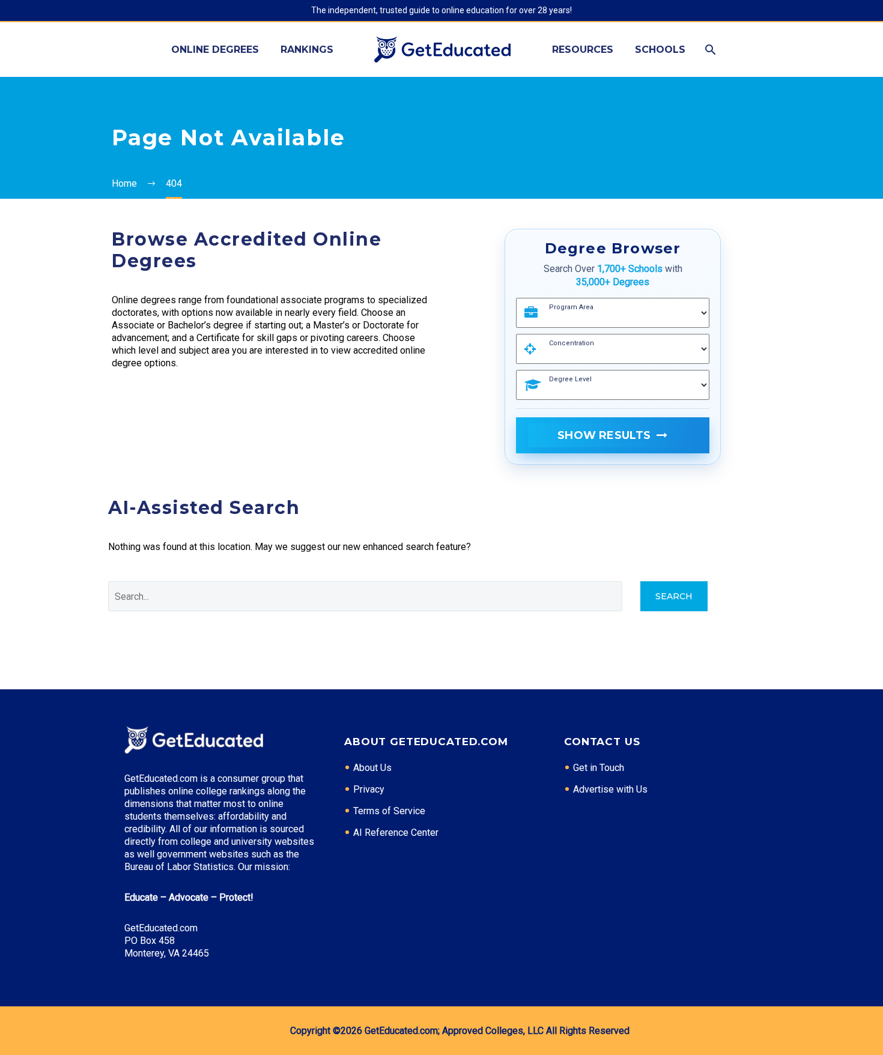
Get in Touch (598, 767)
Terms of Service (389, 811)
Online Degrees (215, 49)
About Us (372, 767)
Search (674, 596)
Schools (660, 49)
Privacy (368, 789)
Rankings (307, 49)
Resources (582, 49)
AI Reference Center (395, 832)
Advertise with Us (610, 789)
